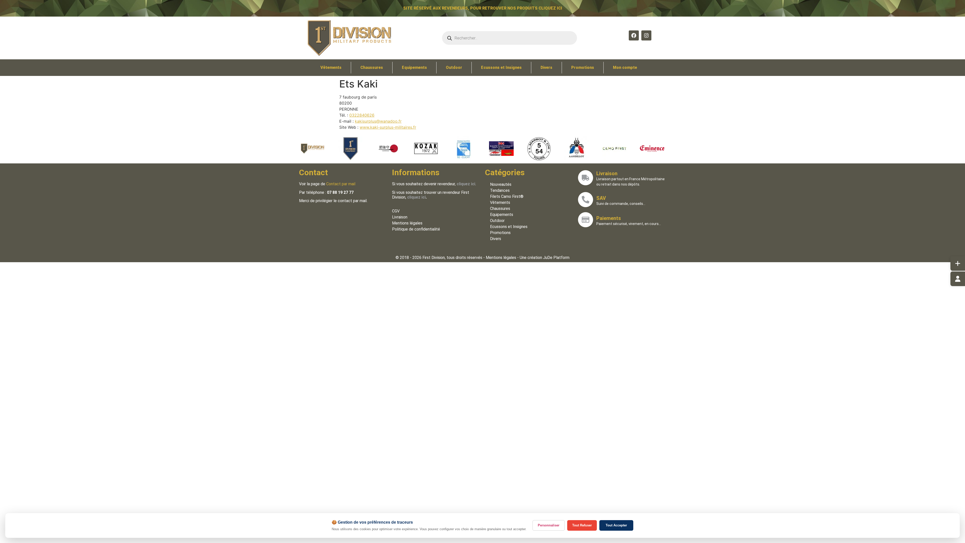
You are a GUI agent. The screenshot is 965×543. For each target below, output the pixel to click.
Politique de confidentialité (416, 229)
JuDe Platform (556, 257)
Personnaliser (548, 525)
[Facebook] (634, 35)
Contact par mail (340, 184)
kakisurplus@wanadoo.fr (378, 121)
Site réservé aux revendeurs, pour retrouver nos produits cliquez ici (482, 8)
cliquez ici (416, 197)
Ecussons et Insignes (501, 67)
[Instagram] (646, 35)
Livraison (399, 217)
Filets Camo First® (506, 196)
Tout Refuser (582, 525)
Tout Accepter (616, 525)
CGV (396, 211)
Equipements (414, 67)
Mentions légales (407, 223)
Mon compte (625, 67)
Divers (546, 67)
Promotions (582, 67)
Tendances (500, 190)
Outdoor (454, 67)
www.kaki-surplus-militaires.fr (388, 127)
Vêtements (331, 67)
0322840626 (361, 115)
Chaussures (371, 67)
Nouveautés (500, 184)
